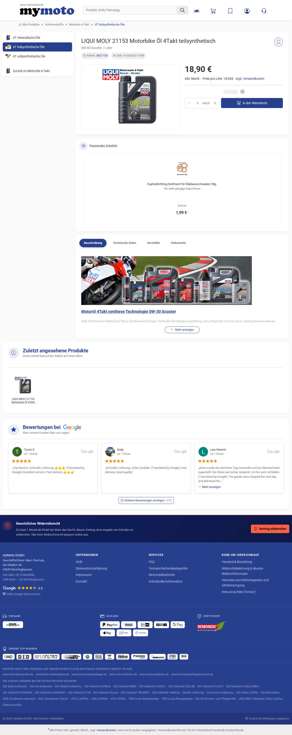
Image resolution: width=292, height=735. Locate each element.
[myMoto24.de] (51, 10)
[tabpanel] (182, 295)
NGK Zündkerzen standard (19, 698)
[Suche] (182, 10)
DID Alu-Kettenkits (41, 686)
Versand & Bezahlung (237, 562)
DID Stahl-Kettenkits (15, 686)
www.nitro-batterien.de (123, 674)
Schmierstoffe (54, 24)
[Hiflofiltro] (46, 656)
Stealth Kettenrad (193, 692)
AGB (79, 562)
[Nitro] (122, 656)
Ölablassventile (12, 705)
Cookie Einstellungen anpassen (269, 718)
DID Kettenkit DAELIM (181, 686)
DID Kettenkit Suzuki (105, 692)
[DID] (23, 656)
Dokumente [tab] (178, 243)
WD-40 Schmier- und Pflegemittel (215, 698)
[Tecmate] (157, 656)
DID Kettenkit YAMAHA (166, 692)
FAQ (152, 562)
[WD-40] (184, 656)
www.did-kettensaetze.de (18, 674)
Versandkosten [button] (253, 79)
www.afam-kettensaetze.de (52, 674)
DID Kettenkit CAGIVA (152, 686)
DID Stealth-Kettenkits (68, 686)
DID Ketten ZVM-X (247, 692)
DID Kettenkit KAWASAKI (50, 692)
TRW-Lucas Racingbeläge (177, 698)
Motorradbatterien (162, 575)
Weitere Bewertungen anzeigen (148, 500)
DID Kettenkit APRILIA (97, 686)
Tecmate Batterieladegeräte (168, 568)
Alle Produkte (30, 24)
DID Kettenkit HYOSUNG (17, 692)
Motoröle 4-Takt (79, 24)
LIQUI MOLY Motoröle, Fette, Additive (261, 698)
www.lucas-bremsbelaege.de (89, 674)
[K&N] (71, 656)
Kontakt (81, 581)
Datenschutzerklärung (91, 568)
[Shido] (139, 656)
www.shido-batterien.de (154, 674)
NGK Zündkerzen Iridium (53, 698)
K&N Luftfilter (99, 698)
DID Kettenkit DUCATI (210, 686)
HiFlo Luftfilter (80, 698)
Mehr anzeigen (211, 487)
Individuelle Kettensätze (165, 581)
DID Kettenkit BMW (124, 686)
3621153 (101, 55)
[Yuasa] (109, 656)
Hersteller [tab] (153, 243)
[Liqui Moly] (98, 656)
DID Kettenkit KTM (79, 692)
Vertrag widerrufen (272, 529)
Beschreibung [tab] (93, 243)
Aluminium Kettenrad (220, 692)
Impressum (84, 575)
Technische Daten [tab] (124, 243)
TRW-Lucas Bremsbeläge (143, 698)
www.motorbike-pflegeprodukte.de (192, 674)
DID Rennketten (270, 692)
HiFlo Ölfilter (118, 698)
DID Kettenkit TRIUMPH (135, 692)
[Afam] (9, 656)
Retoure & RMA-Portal (237, 592)
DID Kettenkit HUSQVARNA (242, 686)
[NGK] (87, 656)
